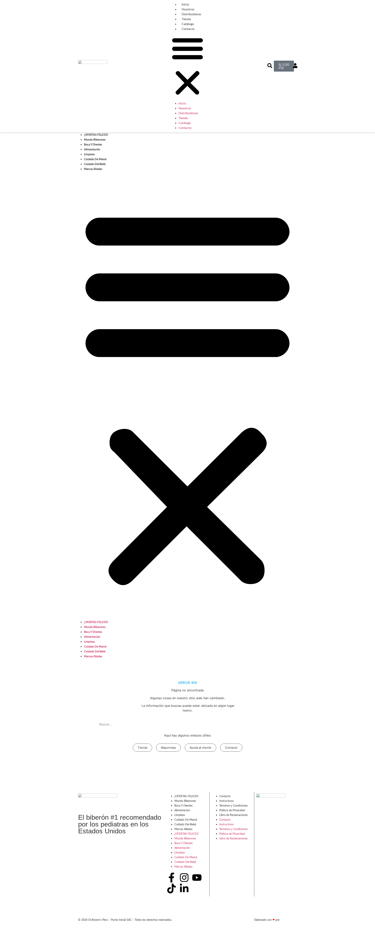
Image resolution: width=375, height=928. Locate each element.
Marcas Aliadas (93, 169)
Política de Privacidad (232, 810)
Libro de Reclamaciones (233, 815)
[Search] (274, 724)
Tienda (186, 19)
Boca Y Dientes (93, 144)
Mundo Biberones (94, 139)
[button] (187, 66)
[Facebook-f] (171, 877)
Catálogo (188, 24)
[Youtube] (197, 877)
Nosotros (188, 9)
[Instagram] (184, 877)
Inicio (185, 4)
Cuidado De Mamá (95, 159)
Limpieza (89, 154)
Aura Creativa (288, 920)
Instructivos (226, 801)
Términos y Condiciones (233, 805)
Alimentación (92, 149)
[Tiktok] (171, 888)
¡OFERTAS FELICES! (96, 135)
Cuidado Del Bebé (94, 164)
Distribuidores (191, 14)
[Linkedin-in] (184, 888)
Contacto (188, 29)
